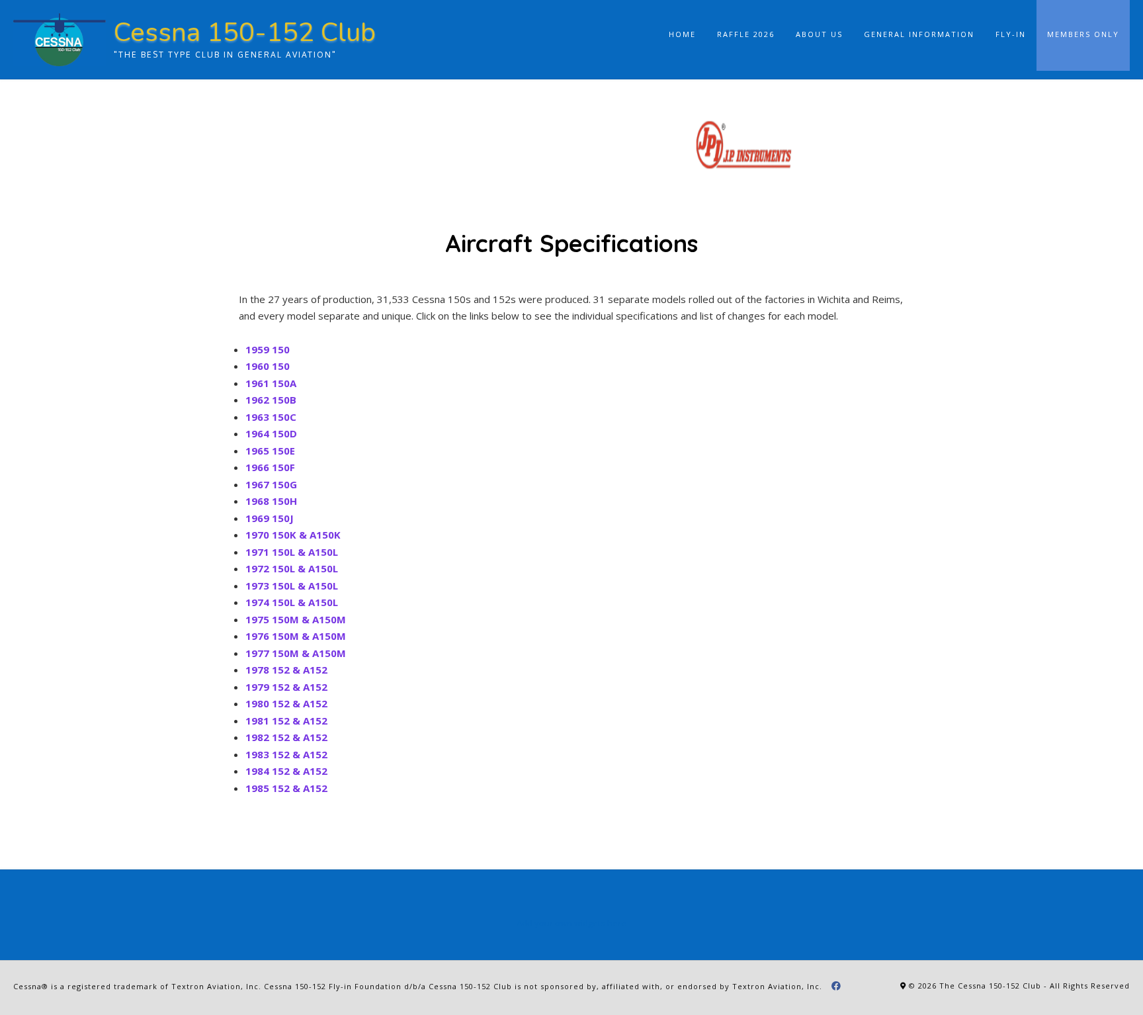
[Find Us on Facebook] (836, 986)
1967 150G (271, 484)
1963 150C (270, 416)
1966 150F (270, 467)
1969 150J (269, 518)
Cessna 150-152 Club (245, 32)
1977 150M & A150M (295, 653)
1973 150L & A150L (291, 585)
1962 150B (270, 399)
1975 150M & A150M (295, 619)
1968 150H (271, 500)
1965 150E (270, 450)
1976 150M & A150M (295, 635)
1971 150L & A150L (291, 551)
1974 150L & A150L (291, 602)
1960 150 (267, 366)
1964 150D (271, 433)
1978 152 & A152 (286, 669)
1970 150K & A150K (293, 534)
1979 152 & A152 (286, 686)
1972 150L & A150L (291, 568)
